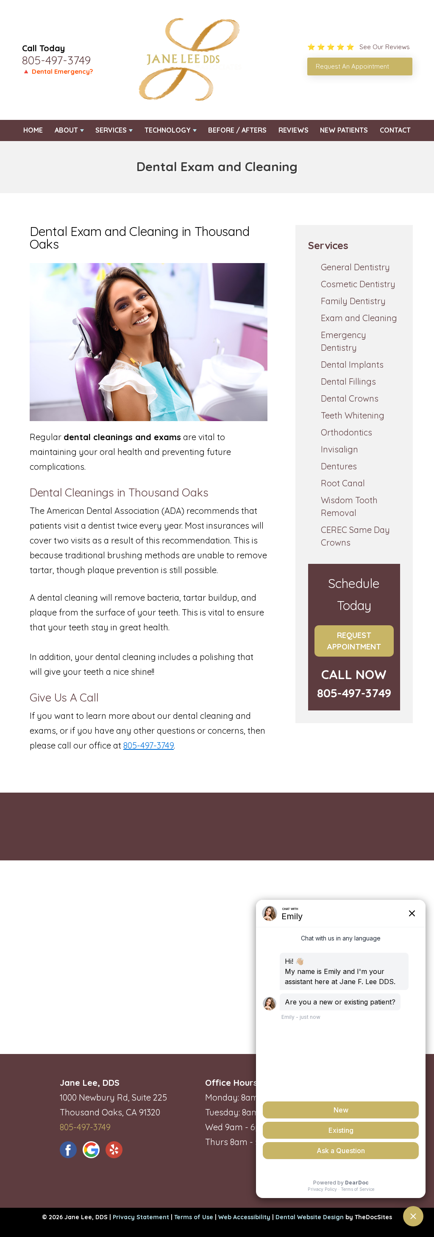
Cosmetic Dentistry (358, 284)
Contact (395, 130)
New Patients (344, 130)
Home (33, 130)
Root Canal (343, 483)
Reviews (293, 130)
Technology (168, 130)
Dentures (339, 466)
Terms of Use (193, 1217)
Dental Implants (352, 364)
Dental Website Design (309, 1217)
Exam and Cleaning (359, 318)
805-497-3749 (56, 60)
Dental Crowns (349, 398)
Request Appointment (354, 641)
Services (111, 130)
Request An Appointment (352, 66)
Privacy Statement (141, 1217)
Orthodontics (346, 432)
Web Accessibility (244, 1217)
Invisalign (339, 449)
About (66, 130)
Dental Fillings (348, 381)
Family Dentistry (353, 301)
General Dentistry (355, 267)
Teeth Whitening (352, 415)
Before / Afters (237, 130)
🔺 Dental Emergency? (57, 71)
